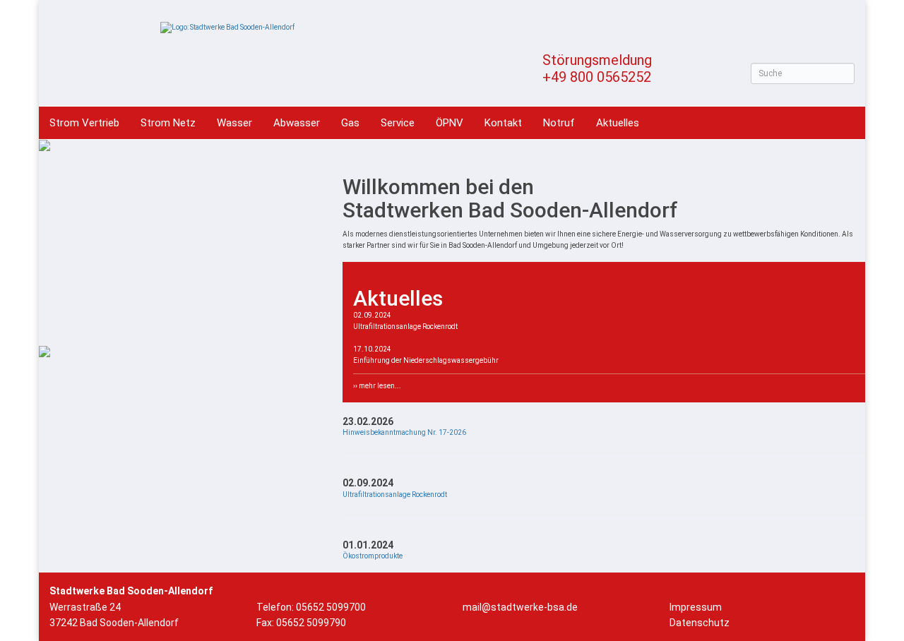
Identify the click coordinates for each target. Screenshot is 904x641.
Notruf (559, 122)
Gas (350, 122)
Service (398, 122)
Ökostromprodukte (373, 556)
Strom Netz (168, 122)
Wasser (234, 122)
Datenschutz (700, 622)
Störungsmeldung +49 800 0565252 (597, 68)
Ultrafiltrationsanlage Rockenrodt (395, 494)
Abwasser (296, 122)
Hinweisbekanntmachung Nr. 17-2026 (404, 432)
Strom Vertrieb (84, 122)
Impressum (696, 607)
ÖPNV (449, 122)
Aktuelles (617, 122)
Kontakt (503, 122)
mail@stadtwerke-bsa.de (520, 607)
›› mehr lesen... (377, 386)
